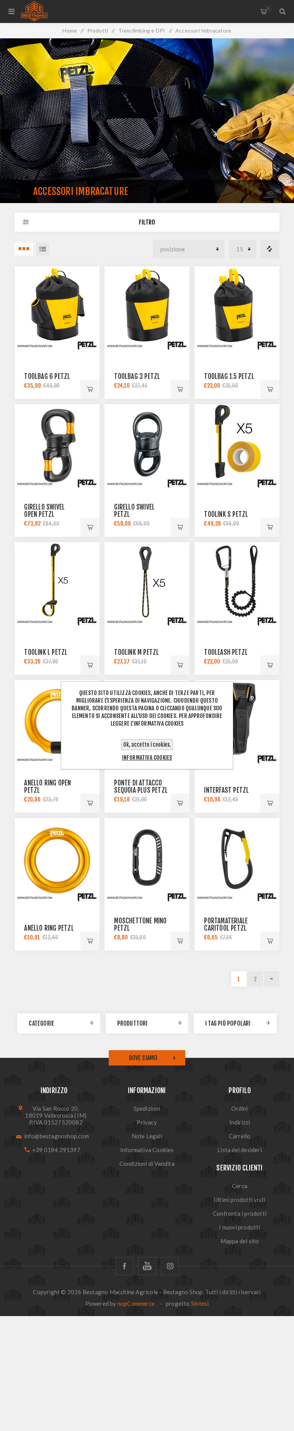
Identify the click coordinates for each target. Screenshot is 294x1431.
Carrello (268, 8)
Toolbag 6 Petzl (47, 376)
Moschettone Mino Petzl (140, 924)
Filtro (147, 222)
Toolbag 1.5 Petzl (229, 376)
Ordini (239, 1108)
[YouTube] (147, 1266)
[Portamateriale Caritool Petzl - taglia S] (236, 860)
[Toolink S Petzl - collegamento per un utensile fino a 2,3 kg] (236, 446)
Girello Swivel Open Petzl (44, 510)
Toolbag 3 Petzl (137, 376)
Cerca (239, 1185)
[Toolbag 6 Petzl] (57, 308)
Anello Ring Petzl (49, 928)
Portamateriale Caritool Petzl (226, 924)
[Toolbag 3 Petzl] (147, 308)
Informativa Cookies (147, 1149)
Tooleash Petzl (226, 652)
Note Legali (147, 1136)
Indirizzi (239, 1122)
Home (69, 30)
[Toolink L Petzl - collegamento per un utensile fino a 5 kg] (57, 584)
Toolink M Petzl (136, 652)
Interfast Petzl (226, 790)
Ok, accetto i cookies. (147, 744)
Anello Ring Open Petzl (47, 786)
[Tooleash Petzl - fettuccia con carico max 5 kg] (236, 584)
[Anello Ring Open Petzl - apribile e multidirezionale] (57, 722)
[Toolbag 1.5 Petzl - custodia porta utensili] (236, 308)
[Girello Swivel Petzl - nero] (147, 446)
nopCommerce (136, 1303)
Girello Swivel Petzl (134, 510)
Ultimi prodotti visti (239, 1199)
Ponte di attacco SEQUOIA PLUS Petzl (141, 786)
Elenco (42, 249)
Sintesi (200, 1303)
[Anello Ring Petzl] (57, 860)
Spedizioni (147, 1108)
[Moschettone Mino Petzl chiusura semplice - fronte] (147, 860)
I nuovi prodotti (239, 1227)
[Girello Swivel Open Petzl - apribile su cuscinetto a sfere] (57, 446)
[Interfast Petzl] (236, 722)
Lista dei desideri (239, 1149)
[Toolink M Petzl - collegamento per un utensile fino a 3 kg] (147, 584)
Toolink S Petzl (226, 514)
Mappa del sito (239, 1241)
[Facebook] (124, 1266)
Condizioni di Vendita (147, 1163)
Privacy (147, 1122)
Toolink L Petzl (45, 652)
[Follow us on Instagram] (170, 1266)
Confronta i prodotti (269, 249)
